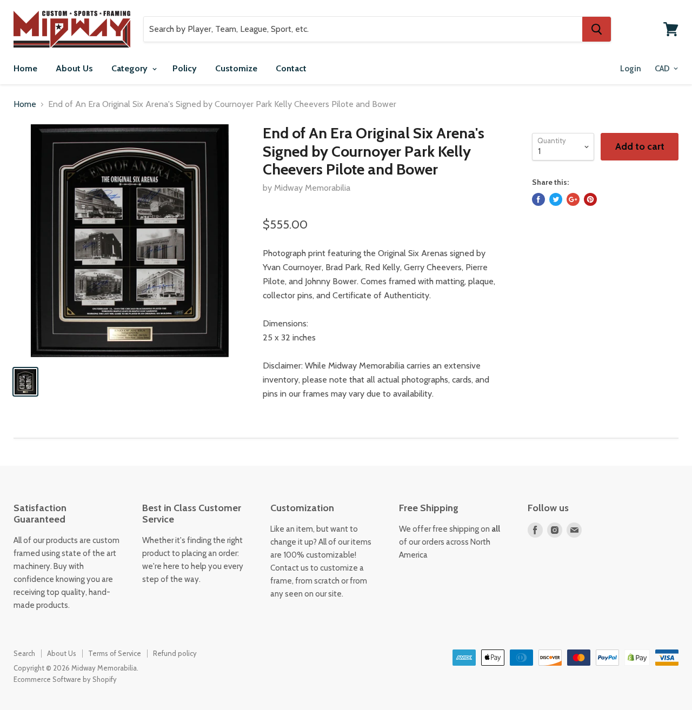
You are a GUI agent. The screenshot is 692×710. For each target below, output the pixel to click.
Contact (291, 68)
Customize (236, 68)
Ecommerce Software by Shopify (65, 679)
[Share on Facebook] (538, 199)
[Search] (596, 29)
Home (25, 68)
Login (630, 68)
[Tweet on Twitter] (555, 199)
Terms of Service (114, 653)
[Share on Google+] (573, 199)
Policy (184, 68)
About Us (74, 68)
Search (24, 653)
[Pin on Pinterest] (590, 199)
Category (130, 68)
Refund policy (175, 653)
